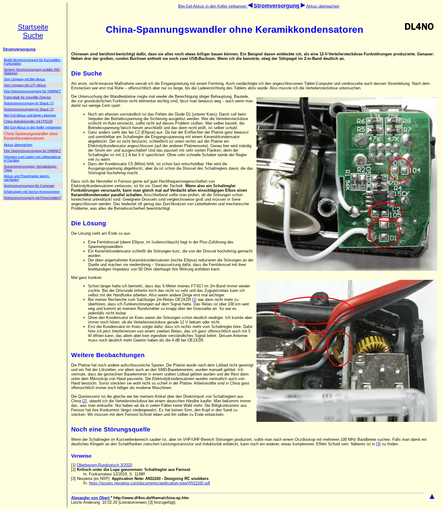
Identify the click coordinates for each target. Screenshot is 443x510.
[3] (378, 444)
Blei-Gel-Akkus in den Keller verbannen (213, 6)
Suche (33, 35)
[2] (84, 401)
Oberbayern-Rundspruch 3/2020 (104, 465)
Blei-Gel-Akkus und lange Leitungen (30, 115)
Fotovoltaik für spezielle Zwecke (27, 97)
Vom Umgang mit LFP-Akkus (25, 85)
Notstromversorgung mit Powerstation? (32, 197)
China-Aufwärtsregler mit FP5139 (28, 121)
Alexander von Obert (91, 498)
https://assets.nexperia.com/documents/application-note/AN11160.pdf (149, 483)
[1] (194, 299)
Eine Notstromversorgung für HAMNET (32, 91)
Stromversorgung (19, 49)
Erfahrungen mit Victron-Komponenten (32, 191)
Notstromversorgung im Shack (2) (29, 109)
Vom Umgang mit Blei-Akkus (24, 79)
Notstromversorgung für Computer (29, 185)
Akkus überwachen (322, 6)
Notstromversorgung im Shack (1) (29, 103)
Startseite (33, 27)
